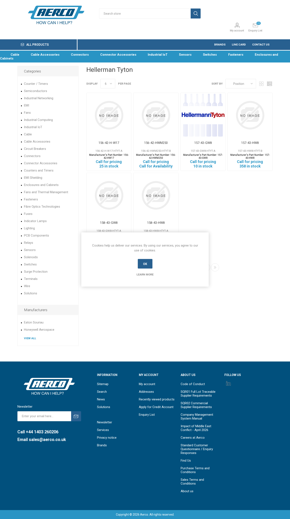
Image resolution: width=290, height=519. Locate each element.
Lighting (29, 228)
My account (237, 30)
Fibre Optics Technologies (42, 206)
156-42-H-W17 (109, 143)
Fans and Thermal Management (46, 192)
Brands (102, 445)
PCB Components (36, 235)
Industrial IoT (33, 127)
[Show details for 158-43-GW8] (109, 195)
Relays (28, 243)
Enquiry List (147, 415)
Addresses (146, 392)
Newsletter (104, 422)
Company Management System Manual (197, 416)
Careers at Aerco (193, 438)
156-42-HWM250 (156, 143)
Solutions (30, 293)
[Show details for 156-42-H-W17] (109, 115)
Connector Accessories (40, 163)
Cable (28, 134)
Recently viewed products (157, 399)
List (269, 83)
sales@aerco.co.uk (47, 439)
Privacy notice (107, 438)
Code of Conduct (193, 384)
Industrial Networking (38, 98)
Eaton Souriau (34, 322)
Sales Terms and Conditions (192, 481)
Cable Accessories (37, 141)
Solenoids (31, 257)
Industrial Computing (38, 120)
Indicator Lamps (35, 221)
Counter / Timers (36, 84)
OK (145, 263)
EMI (26, 105)
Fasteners (31, 199)
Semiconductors (35, 91)
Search (102, 392)
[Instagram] (228, 383)
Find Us (186, 460)
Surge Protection (36, 272)
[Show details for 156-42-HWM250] (156, 115)
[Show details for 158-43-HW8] (156, 195)
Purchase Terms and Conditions (195, 470)
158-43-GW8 (109, 223)
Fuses (28, 214)
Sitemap (102, 384)
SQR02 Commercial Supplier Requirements (196, 405)
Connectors (32, 156)
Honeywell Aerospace (39, 330)
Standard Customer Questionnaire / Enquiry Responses (197, 449)
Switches (30, 264)
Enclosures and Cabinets (41, 185)
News (101, 399)
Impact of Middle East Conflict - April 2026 (196, 428)
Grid (261, 83)
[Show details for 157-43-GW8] (203, 115)
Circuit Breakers (35, 149)
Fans (27, 113)
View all (30, 338)
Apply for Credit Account (156, 407)
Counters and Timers (38, 170)
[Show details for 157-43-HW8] (250, 115)
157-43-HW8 (250, 143)
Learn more (145, 274)
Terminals (31, 279)
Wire (27, 286)
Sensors (30, 250)
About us (187, 491)
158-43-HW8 (156, 223)
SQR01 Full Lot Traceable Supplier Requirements (198, 393)
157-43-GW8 (203, 143)
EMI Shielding (33, 178)
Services (103, 430)
